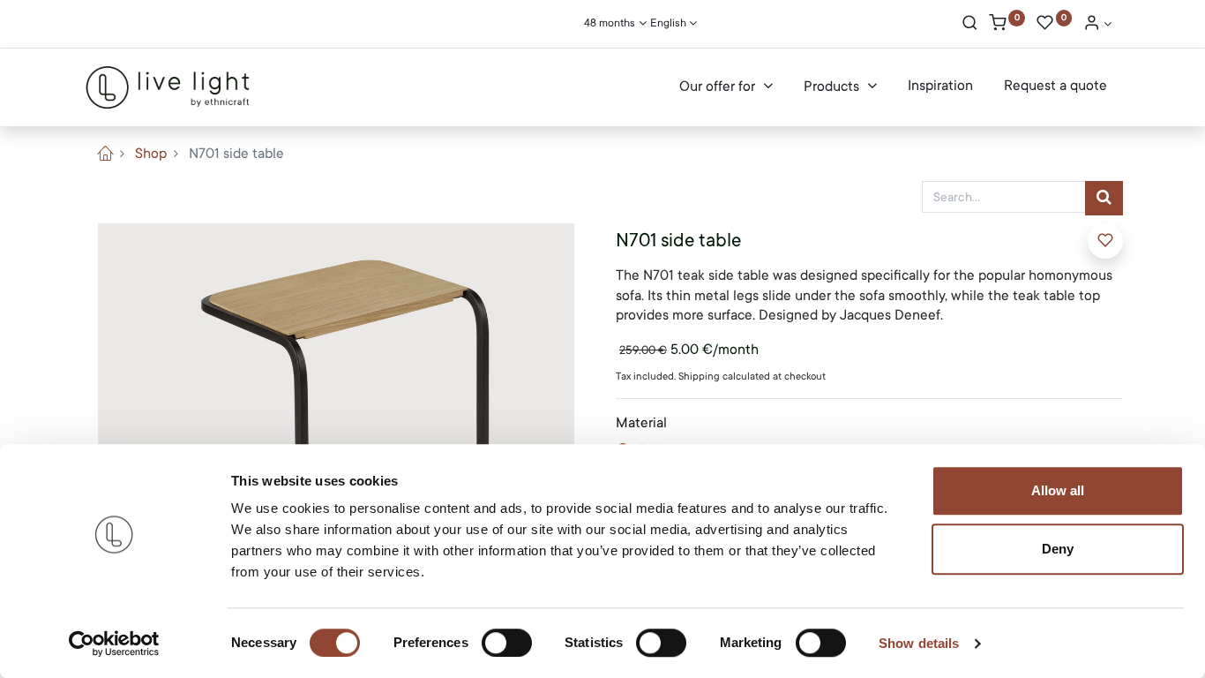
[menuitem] (940, 86)
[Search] (970, 25)
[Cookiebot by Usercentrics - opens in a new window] (114, 643)
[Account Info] (1097, 25)
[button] (1105, 241)
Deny (1058, 548)
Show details (919, 643)
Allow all (1057, 490)
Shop (151, 153)
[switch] (507, 643)
